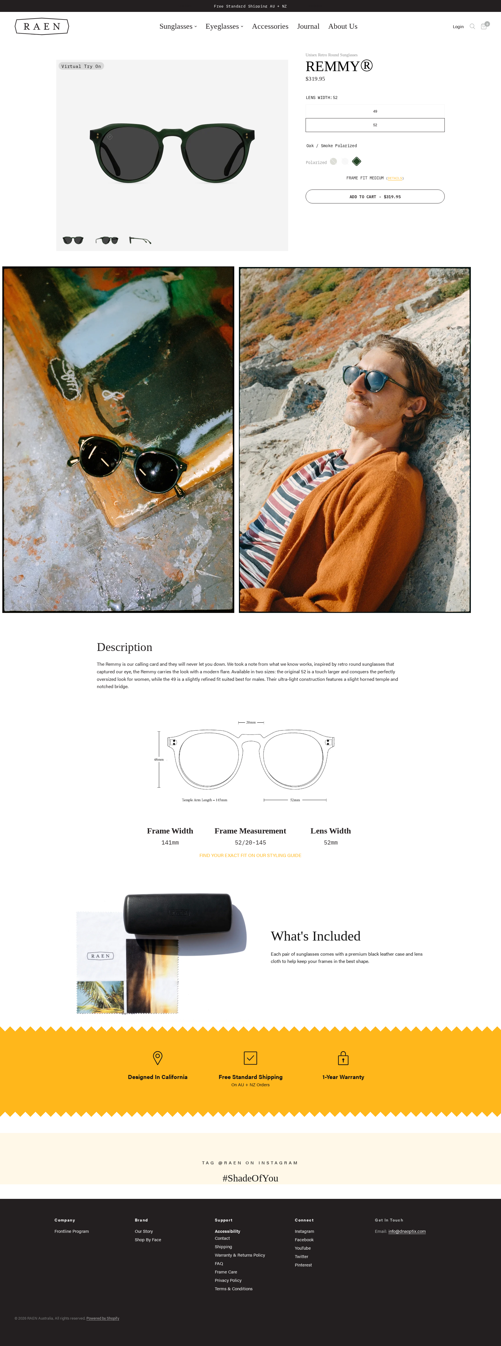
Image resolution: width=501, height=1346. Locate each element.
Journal (308, 26)
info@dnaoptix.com (407, 1231)
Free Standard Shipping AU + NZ (250, 5)
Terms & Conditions (234, 1288)
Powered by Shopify (102, 1318)
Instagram (304, 1231)
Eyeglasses (222, 26)
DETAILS (395, 178)
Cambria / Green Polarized (335, 163)
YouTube (303, 1248)
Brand (141, 1220)
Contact (222, 1238)
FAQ (219, 1263)
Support (224, 1220)
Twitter (301, 1256)
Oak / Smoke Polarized (358, 163)
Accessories (270, 26)
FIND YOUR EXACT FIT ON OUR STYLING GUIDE (250, 855)
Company (65, 1220)
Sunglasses (176, 26)
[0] (482, 26)
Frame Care (226, 1272)
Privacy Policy (228, 1280)
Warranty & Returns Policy (240, 1255)
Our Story (144, 1231)
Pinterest (303, 1265)
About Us (342, 26)
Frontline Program (72, 1231)
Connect (304, 1220)
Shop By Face (148, 1239)
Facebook (304, 1239)
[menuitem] (178, 26)
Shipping (223, 1246)
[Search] (472, 26)
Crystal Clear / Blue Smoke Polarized (346, 163)
